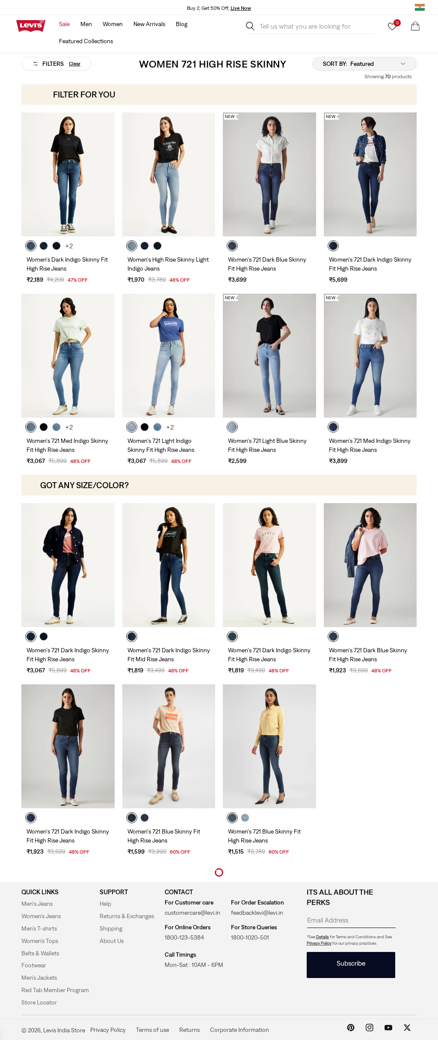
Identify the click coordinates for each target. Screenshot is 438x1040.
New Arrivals (149, 24)
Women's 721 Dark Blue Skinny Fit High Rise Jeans (267, 264)
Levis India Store (64, 1030)
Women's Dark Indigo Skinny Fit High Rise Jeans (67, 264)
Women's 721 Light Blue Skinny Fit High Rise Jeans (267, 445)
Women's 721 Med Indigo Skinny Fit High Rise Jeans (67, 445)
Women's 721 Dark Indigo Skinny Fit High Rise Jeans (370, 264)
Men (86, 24)
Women (113, 24)
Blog (181, 24)
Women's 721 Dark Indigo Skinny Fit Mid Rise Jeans (168, 655)
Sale (64, 24)
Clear (74, 63)
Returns (189, 1029)
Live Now (241, 8)
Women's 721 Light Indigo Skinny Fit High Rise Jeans (160, 445)
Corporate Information (239, 1029)
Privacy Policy (319, 943)
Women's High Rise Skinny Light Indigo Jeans (168, 264)
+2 (69, 245)
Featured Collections (86, 41)
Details (322, 936)
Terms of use (152, 1029)
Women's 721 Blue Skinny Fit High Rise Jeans (163, 836)
